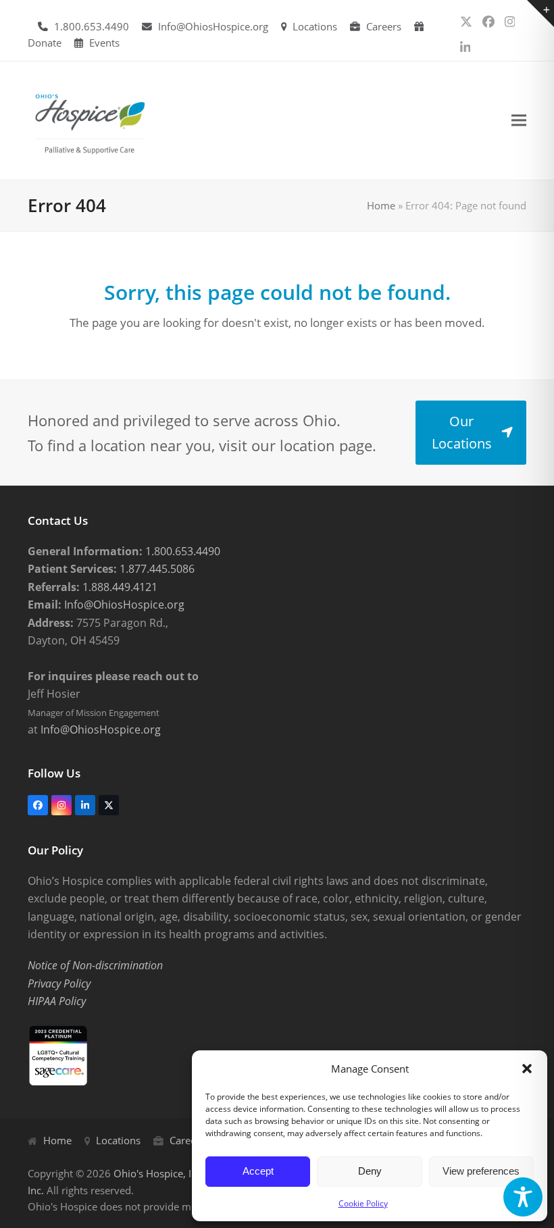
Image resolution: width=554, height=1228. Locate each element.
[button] (527, 1068)
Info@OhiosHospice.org (213, 26)
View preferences (481, 1171)
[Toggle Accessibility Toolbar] (523, 1197)
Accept (258, 1171)
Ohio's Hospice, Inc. (159, 1173)
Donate (44, 42)
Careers (383, 26)
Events (104, 42)
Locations (315, 26)
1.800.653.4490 (91, 26)
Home (381, 205)
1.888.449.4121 (118, 587)
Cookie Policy (363, 1203)
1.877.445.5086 (156, 568)
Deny (370, 1171)
